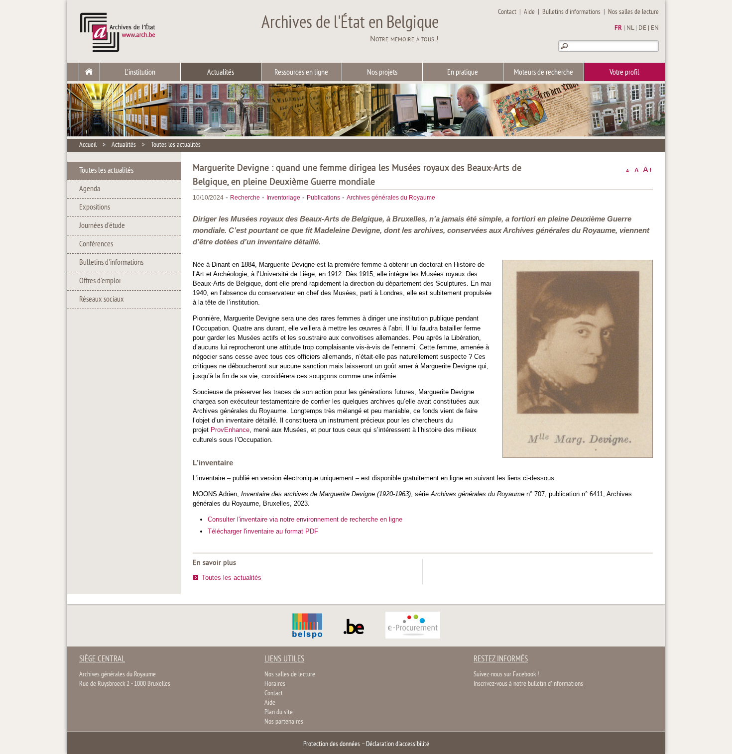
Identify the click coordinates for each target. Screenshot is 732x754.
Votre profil (624, 73)
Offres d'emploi (100, 281)
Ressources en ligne (301, 73)
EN (655, 28)
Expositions (94, 208)
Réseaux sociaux (101, 300)
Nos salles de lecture (633, 12)
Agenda (89, 189)
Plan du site (278, 712)
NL (630, 28)
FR (618, 28)
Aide (529, 12)
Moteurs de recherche (543, 73)
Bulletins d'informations (571, 12)
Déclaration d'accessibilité (397, 744)
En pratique (462, 73)
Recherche (245, 197)
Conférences (96, 244)
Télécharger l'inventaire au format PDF (263, 531)
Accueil (88, 145)
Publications (323, 197)
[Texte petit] (628, 170)
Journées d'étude (102, 226)
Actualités (220, 73)
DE (642, 28)
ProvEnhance (230, 429)
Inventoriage (283, 197)
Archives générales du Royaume (391, 197)
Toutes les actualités (176, 145)
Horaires (274, 684)
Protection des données (331, 744)
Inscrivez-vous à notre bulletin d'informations (528, 684)
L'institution (139, 73)
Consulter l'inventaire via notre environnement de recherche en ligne (305, 519)
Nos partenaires (283, 722)
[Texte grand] (648, 170)
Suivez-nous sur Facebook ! (506, 674)
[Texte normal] (636, 170)
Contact (507, 12)
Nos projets (382, 73)
